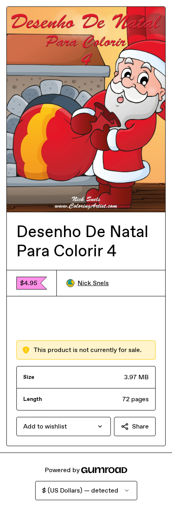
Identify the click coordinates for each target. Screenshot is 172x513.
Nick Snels (93, 283)
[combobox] (63, 426)
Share (140, 426)
